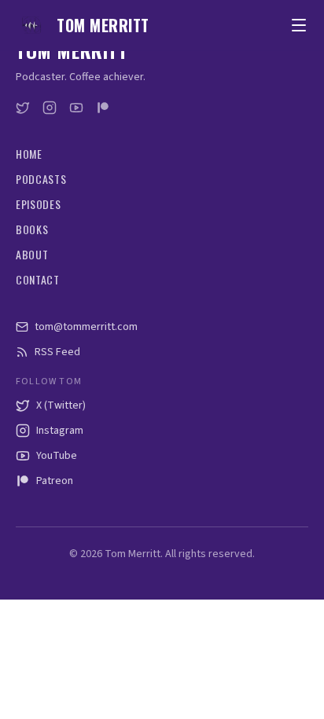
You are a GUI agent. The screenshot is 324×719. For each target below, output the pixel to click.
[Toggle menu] (298, 25)
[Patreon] (103, 108)
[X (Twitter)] (23, 108)
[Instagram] (49, 108)
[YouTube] (76, 108)
